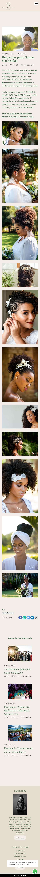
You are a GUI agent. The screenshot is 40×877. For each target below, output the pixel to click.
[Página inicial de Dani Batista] (8, 6)
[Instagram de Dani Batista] (19, 860)
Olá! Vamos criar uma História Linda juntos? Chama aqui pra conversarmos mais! (21, 863)
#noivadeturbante (8, 613)
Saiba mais (20, 838)
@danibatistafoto (19, 79)
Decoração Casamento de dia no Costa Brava (18, 750)
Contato (20, 867)
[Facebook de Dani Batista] (17, 860)
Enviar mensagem (21, 853)
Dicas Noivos (22, 54)
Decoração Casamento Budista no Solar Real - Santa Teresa (17, 710)
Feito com (20, 875)
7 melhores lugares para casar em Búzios (17, 670)
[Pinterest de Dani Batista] (22, 860)
